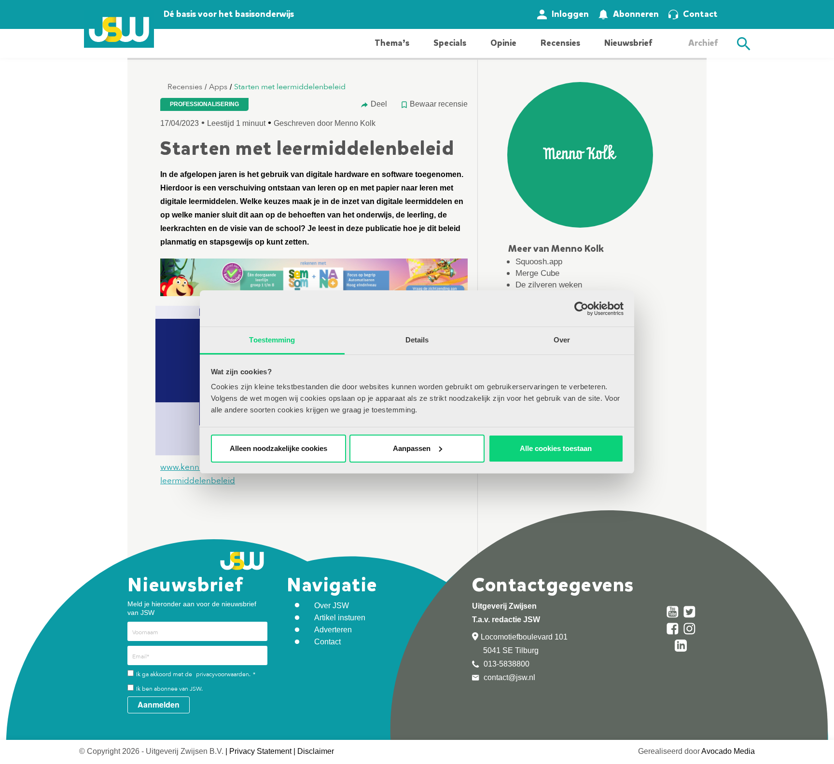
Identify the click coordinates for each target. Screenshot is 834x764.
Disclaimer (315, 751)
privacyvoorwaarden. (223, 674)
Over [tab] (562, 340)
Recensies (560, 43)
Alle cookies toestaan (556, 448)
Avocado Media (728, 751)
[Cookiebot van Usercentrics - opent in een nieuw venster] (581, 308)
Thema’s (392, 43)
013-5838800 (505, 664)
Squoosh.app (538, 261)
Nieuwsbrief (628, 43)
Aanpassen (412, 448)
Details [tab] (417, 340)
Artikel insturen (339, 618)
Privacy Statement (260, 751)
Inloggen (570, 14)
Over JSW (331, 605)
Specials (449, 43)
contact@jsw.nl (508, 677)
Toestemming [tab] (272, 340)
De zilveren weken (548, 284)
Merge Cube (537, 273)
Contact (700, 14)
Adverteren (333, 630)
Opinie (503, 43)
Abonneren (636, 14)
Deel (379, 104)
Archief (703, 43)
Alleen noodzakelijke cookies (278, 448)
